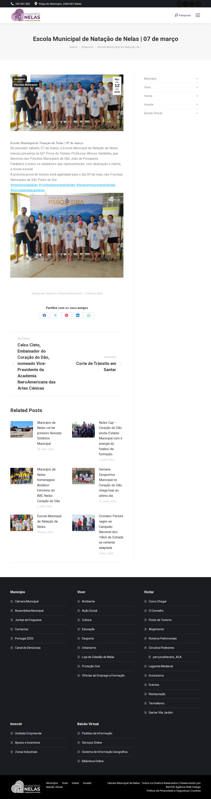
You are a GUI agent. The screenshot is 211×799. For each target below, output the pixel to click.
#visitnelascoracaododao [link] (57, 185)
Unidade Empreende (28, 733)
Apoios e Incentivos (27, 742)
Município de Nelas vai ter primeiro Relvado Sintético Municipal (49, 433)
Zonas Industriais (26, 752)
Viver (147, 87)
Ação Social (89, 610)
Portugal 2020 (24, 638)
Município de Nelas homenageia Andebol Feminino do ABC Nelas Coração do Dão (48, 485)
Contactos (21, 629)
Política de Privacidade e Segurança (168, 790)
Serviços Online (92, 742)
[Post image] (21, 429)
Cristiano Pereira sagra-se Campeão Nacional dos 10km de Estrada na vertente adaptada (111, 532)
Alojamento (156, 629)
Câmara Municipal (27, 601)
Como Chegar (158, 601)
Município (150, 78)
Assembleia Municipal (29, 610)
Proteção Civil (91, 666)
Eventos (154, 684)
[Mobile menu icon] (198, 15)
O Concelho (156, 610)
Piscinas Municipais (26, 84)
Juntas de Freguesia (28, 620)
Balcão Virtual (153, 113)
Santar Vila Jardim (161, 712)
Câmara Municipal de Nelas (123, 783)
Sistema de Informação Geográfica (105, 752)
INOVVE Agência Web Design (183, 787)
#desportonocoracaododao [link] (96, 185)
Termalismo (156, 703)
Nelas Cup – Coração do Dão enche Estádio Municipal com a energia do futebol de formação (110, 438)
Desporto (19, 79)
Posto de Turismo (160, 620)
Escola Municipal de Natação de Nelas (49, 521)
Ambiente (88, 601)
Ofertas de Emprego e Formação (103, 675)
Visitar (148, 96)
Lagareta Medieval (161, 666)
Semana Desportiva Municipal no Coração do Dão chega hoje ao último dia (110, 482)
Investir (149, 104)
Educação (88, 629)
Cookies (196, 790)
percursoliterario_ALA (167, 657)
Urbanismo (89, 647)
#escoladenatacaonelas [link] (27, 190)
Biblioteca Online (93, 761)
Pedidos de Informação (97, 733)
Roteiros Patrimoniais (163, 638)
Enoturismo (156, 675)
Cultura (86, 620)
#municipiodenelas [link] (24, 185)
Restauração (157, 694)
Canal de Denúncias (28, 647)
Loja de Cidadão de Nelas (98, 657)
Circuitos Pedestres (161, 647)
